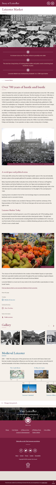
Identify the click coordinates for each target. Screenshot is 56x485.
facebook (21, 451)
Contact (21, 455)
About (17, 455)
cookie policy (44, 482)
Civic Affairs (47, 430)
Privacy (26, 455)
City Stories (15, 430)
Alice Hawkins (9, 308)
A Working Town (36, 430)
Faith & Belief (36, 432)
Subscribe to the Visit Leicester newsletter (28, 441)
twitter (26, 451)
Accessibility (38, 455)
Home (7, 430)
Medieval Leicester (9, 300)
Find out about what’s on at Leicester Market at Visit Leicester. (19, 288)
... (2, 80)
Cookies (31, 455)
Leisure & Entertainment (23, 432)
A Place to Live (25, 430)
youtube (30, 451)
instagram (35, 451)
